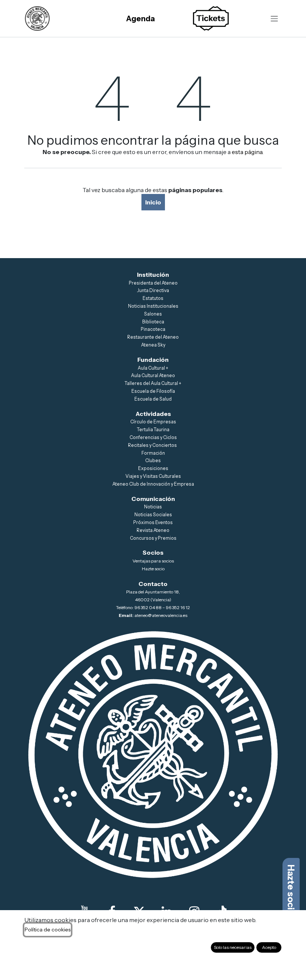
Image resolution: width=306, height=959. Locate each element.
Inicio (153, 202)
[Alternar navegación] (274, 18)
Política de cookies (48, 929)
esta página (247, 152)
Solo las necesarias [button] (233, 947)
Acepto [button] (269, 947)
